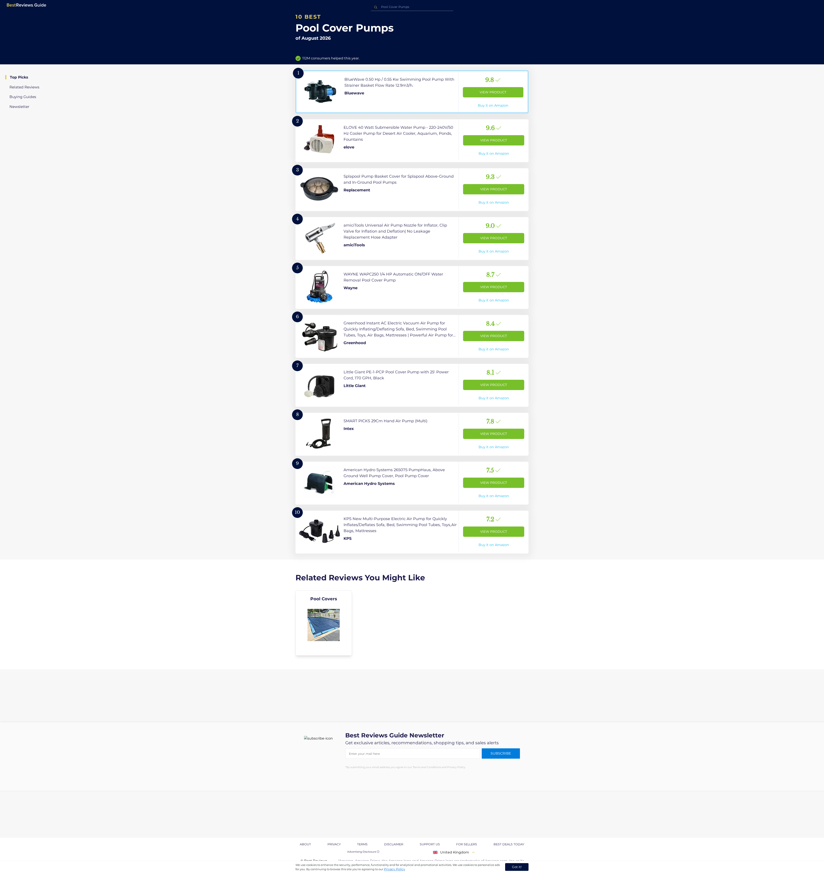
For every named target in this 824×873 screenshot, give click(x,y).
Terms (362, 844)
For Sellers (466, 844)
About (305, 844)
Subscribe (501, 753)
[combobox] (412, 7)
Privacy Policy (394, 869)
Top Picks (19, 77)
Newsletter (19, 106)
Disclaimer (393, 844)
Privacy (334, 844)
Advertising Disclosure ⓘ (363, 851)
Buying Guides (22, 97)
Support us (430, 844)
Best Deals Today (509, 844)
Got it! (517, 867)
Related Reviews (24, 87)
